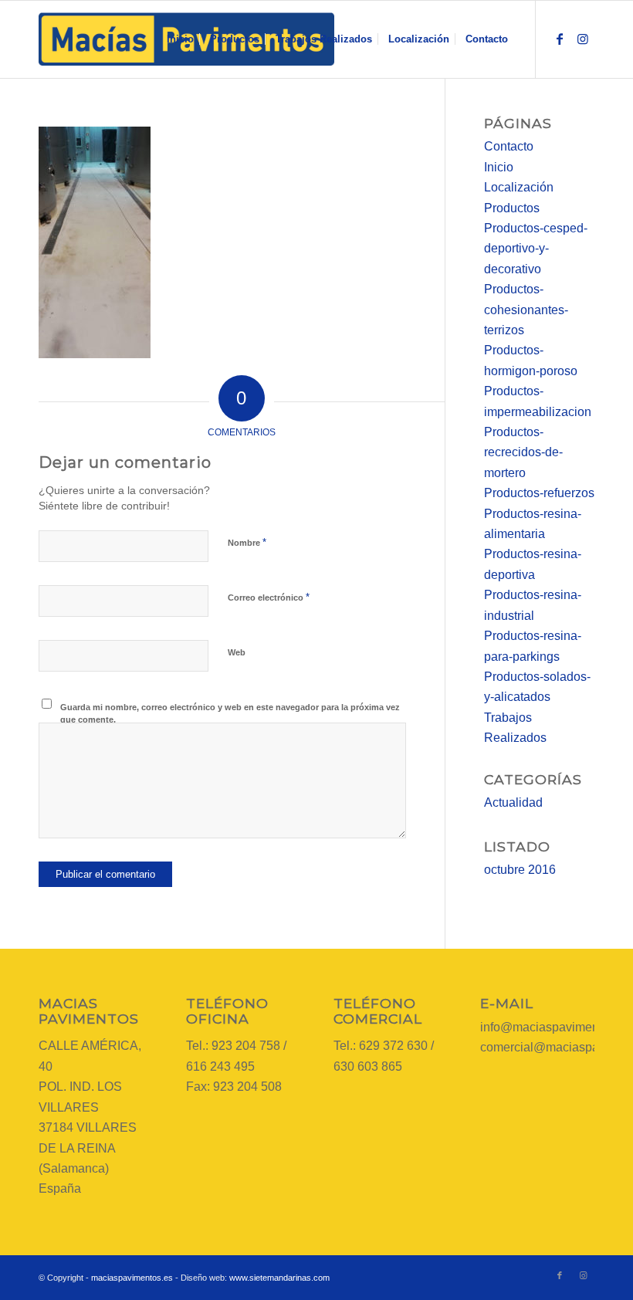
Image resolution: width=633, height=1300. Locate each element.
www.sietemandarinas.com (279, 1277)
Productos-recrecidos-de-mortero (523, 452)
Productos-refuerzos (539, 492)
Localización (518, 187)
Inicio (498, 167)
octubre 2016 (520, 869)
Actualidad (513, 802)
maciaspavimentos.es (132, 1277)
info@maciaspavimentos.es (555, 1027)
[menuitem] (180, 39)
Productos (512, 208)
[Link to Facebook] (559, 38)
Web (236, 652)
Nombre (247, 542)
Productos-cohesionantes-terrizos (526, 310)
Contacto (508, 146)
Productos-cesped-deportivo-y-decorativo (535, 249)
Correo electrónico (269, 597)
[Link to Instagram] (582, 38)
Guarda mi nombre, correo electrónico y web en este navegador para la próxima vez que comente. (230, 713)
